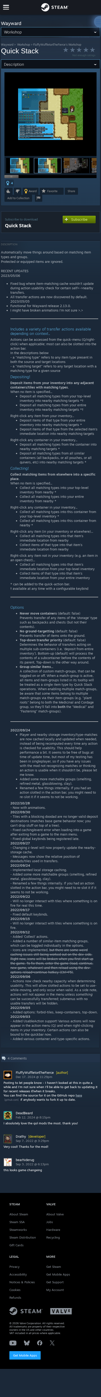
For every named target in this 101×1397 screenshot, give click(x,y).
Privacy (14, 1267)
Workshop (23, 44)
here (79, 1095)
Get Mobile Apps (25, 1355)
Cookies (14, 1290)
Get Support (55, 1282)
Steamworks (18, 1230)
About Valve (55, 1214)
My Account (55, 1290)
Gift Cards (16, 1245)
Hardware (53, 1230)
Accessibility (18, 1274)
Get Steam (53, 1267)
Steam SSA (17, 1222)
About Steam (18, 1214)
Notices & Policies (22, 1282)
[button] (19, 165)
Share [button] (71, 191)
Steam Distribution (22, 1237)
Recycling (53, 1237)
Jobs (49, 1222)
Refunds (15, 1297)
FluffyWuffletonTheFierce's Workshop (57, 44)
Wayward (7, 44)
